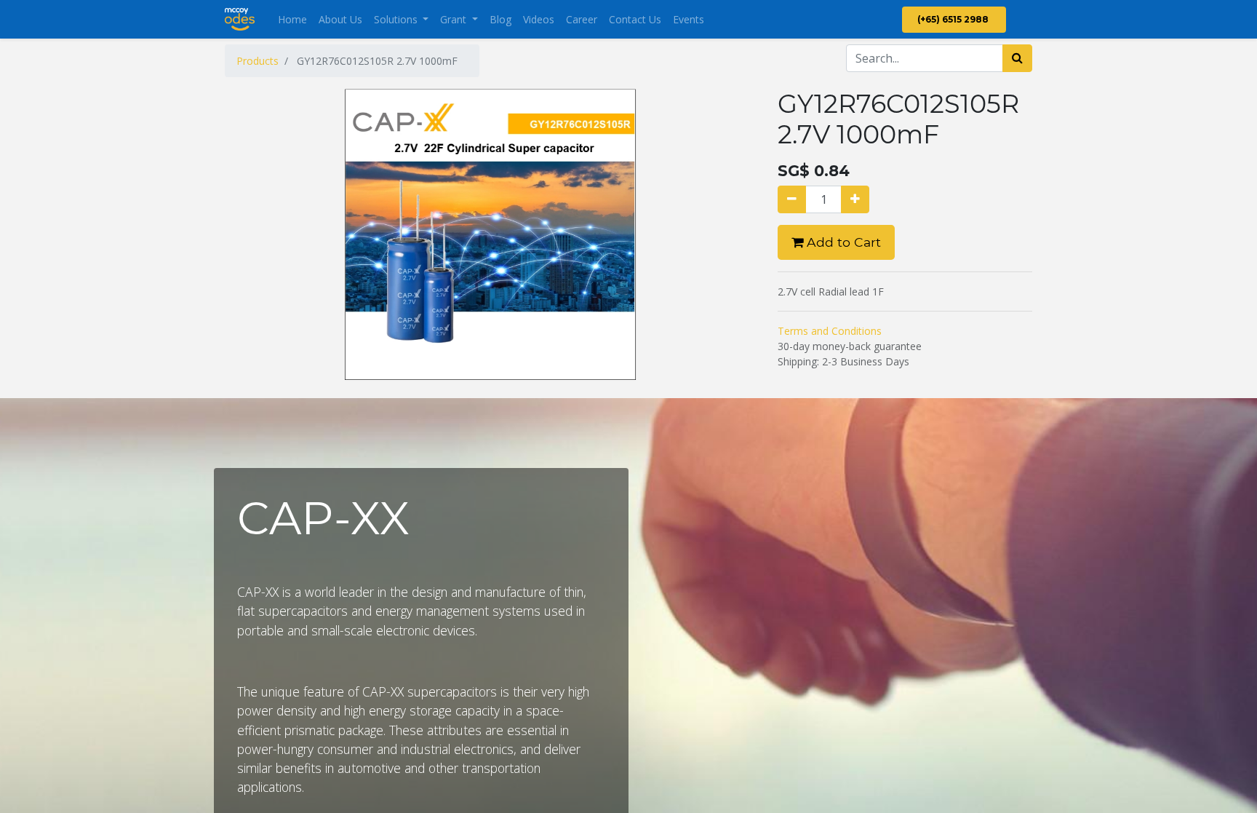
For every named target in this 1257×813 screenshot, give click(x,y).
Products (257, 61)
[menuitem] (292, 19)
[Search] (1017, 58)
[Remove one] (792, 199)
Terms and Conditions (830, 331)
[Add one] (855, 199)
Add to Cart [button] (842, 242)
